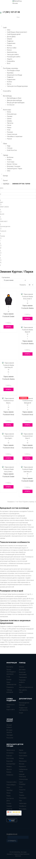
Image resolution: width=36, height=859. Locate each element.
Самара (9, 806)
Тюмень (21, 795)
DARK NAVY (4, 221)
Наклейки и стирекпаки (14, 136)
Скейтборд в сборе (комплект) (17, 32)
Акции (21, 713)
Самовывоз (23, 677)
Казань (8, 772)
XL (1, 262)
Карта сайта (10, 709)
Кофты (9, 159)
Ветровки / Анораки (13, 166)
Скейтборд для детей (13, 34)
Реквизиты (10, 687)
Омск (8, 787)
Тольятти (22, 790)
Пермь (8, 796)
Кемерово (9, 775)
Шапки (9, 118)
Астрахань (10, 753)
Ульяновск (22, 798)
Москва (21, 764)
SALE (8, 30)
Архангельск (10, 750)
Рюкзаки (10, 132)
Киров (21, 750)
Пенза (8, 793)
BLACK (2, 214)
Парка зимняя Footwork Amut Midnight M (27, 414)
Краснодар (22, 753)
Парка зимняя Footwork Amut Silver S (27, 447)
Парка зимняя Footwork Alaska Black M (28, 343)
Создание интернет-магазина (21, 854)
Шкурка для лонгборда (14, 75)
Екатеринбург (10, 764)
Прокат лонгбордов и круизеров (11, 672)
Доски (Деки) (11, 36)
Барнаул (9, 755)
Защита (9, 59)
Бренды (8, 679)
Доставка (22, 669)
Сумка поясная (12, 134)
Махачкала (22, 761)
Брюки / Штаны (12, 164)
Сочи (20, 787)
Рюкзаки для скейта (13, 56)
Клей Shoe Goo (12, 150)
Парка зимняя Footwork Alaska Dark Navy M (8, 379)
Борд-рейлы (11, 61)
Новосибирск (11, 785)
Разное (9, 139)
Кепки (9, 112)
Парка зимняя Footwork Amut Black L (8, 414)
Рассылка (9, 738)
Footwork (3, 231)
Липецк (21, 758)
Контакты (9, 667)
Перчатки (10, 123)
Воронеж (9, 761)
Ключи (9, 50)
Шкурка (9, 39)
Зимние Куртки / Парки (14, 168)
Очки (8, 130)
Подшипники (11, 43)
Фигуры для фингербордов (15, 102)
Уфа (20, 800)
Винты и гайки (11, 48)
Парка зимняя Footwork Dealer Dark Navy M (27, 480)
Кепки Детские (11, 114)
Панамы (9, 116)
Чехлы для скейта (12, 54)
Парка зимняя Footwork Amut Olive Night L (8, 447)
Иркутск (9, 769)
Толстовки (10, 162)
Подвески (10, 41)
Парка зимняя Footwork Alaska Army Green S (28, 308)
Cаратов (9, 809)
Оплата (21, 667)
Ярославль (22, 809)
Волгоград (10, 758)
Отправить (12, 841)
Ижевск (9, 766)
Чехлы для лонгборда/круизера (17, 86)
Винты (9, 84)
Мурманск (22, 766)
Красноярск (23, 755)
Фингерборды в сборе (14, 98)
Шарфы (9, 121)
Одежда (6, 184)
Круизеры (10, 73)
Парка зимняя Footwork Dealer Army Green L (8, 476)
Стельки (9, 148)
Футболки (10, 157)
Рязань (8, 803)
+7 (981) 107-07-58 (11, 12)
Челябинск (22, 806)
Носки (9, 125)
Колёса (9, 45)
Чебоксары (22, 803)
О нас (8, 677)
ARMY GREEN (4, 207)
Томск (21, 792)
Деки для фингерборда (14, 100)
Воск (8, 63)
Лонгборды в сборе (13, 70)
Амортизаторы (12, 52)
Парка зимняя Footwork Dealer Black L (8, 316)
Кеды (8, 146)
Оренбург (9, 790)
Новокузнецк (23, 779)
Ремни (9, 127)
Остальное (10, 105)
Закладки (9, 735)
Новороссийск (11, 782)
